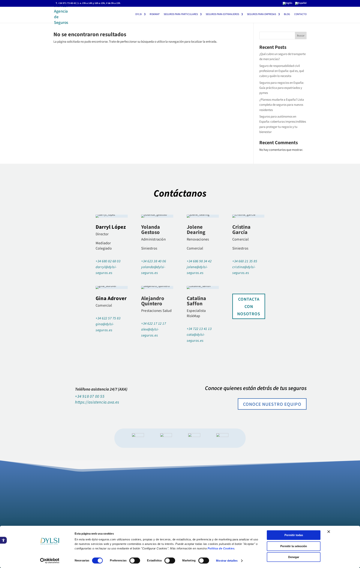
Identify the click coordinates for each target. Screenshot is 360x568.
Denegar (293, 557)
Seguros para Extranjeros (222, 14)
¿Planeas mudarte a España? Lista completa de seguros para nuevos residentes (281, 104)
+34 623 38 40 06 (153, 261)
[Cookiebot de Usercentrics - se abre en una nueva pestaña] (49, 560)
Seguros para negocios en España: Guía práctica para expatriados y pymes (281, 88)
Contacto (300, 14)
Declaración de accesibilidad (72, 514)
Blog (287, 14)
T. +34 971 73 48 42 (66, 3)
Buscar (300, 36)
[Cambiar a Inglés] (287, 4)
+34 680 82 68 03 (108, 261)
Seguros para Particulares (181, 14)
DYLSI (138, 14)
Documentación (63, 519)
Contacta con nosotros (248, 306)
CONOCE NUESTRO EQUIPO (272, 404)
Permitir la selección (293, 546)
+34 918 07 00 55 (90, 396)
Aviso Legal (60, 501)
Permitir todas (293, 535)
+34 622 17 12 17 (153, 323)
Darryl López (111, 227)
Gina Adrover (111, 298)
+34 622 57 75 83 (108, 318)
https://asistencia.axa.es (97, 402)
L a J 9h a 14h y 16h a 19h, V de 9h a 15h (99, 3)
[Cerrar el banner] (328, 531)
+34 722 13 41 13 (199, 328)
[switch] (134, 560)
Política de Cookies (221, 548)
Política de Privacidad (67, 510)
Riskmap (155, 14)
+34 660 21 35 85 (244, 261)
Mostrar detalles (227, 560)
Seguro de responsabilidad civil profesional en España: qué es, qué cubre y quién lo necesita (281, 71)
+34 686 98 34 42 (199, 261)
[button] (3, 540)
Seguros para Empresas (261, 14)
